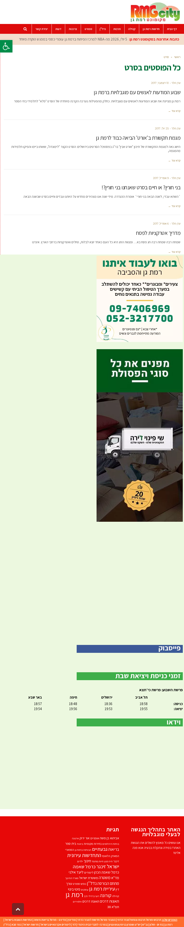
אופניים (94, 838)
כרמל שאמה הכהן (106, 872)
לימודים (88, 872)
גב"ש (145, 924)
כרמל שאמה (84, 866)
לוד (74, 924)
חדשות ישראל (31, 924)
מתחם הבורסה (108, 883)
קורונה (105, 895)
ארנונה (75, 838)
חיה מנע (108, 861)
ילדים (80, 861)
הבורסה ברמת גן (83, 850)
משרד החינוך (71, 878)
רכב (86, 896)
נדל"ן (7, 924)
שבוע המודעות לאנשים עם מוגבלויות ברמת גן (137, 92)
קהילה (115, 896)
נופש (83, 884)
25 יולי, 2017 (162, 128)
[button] (6, 46)
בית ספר (70, 843)
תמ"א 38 (113, 906)
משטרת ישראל (88, 877)
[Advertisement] (92, 583)
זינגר (116, 861)
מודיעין (72, 919)
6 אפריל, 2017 (161, 223)
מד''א (115, 877)
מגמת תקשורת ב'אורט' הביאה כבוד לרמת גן (138, 137)
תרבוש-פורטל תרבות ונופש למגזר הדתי (139, 919)
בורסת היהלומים (110, 844)
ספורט (76, 884)
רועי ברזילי (93, 896)
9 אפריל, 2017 (161, 178)
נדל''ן (92, 883)
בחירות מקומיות (93, 844)
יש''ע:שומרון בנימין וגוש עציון (125, 924)
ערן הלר (176, 83)
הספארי (69, 850)
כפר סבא (16, 924)
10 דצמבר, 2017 (160, 83)
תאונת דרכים (90, 901)
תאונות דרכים (109, 901)
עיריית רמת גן (102, 888)
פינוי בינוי (74, 889)
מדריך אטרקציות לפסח (158, 233)
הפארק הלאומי (110, 856)
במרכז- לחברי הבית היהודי (92, 924)
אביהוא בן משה (109, 838)
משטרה (104, 877)
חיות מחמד (98, 861)
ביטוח (80, 844)
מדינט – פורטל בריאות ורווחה (50, 919)
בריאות (113, 849)
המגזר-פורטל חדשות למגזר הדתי (96, 919)
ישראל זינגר (107, 866)
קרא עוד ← (174, 111)
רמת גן (74, 894)
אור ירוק (85, 838)
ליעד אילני (76, 872)
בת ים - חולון (156, 924)
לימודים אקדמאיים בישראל (55, 924)
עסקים (84, 889)
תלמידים (77, 901)
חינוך (87, 860)
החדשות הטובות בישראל (18, 919)
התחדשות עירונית (84, 855)
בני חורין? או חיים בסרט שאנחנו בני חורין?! (141, 187)
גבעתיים (100, 849)
